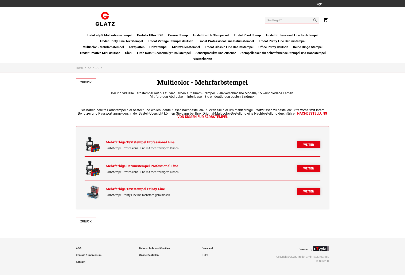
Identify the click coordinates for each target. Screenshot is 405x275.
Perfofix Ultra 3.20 (150, 35)
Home (80, 67)
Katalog (93, 67)
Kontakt (80, 261)
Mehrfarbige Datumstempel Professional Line (142, 166)
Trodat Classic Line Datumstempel (229, 47)
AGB (78, 248)
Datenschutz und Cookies (154, 248)
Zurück (86, 82)
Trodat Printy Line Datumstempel (282, 41)
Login (319, 4)
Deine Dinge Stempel (308, 47)
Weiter (308, 144)
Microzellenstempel (186, 47)
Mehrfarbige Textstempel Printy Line (135, 189)
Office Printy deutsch (273, 47)
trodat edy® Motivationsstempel (109, 35)
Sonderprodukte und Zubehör (216, 53)
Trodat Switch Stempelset (211, 35)
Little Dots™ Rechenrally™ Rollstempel (164, 53)
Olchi (128, 53)
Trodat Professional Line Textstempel (292, 35)
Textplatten (136, 47)
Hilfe (205, 255)
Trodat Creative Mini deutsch (100, 53)
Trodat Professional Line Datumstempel (226, 41)
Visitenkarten (202, 59)
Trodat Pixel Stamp (247, 35)
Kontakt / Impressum (88, 255)
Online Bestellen (149, 255)
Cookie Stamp (178, 35)
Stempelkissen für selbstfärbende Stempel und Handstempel (283, 53)
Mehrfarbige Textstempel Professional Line (140, 142)
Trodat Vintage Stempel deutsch (170, 41)
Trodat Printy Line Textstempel (121, 41)
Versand (207, 248)
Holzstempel (158, 47)
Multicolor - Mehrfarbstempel (103, 47)
